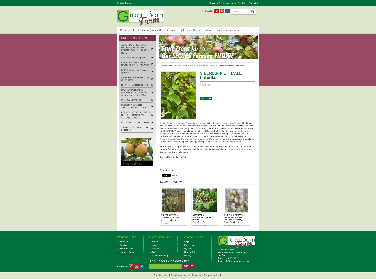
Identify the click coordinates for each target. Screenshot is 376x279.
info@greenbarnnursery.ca (237, 261)
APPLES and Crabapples (133, 58)
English (120, 3)
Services (124, 245)
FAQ (154, 252)
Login (212, 3)
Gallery (155, 248)
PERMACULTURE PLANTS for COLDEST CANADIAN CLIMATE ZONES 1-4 (136, 115)
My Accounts (190, 245)
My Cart (188, 248)
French (128, 3)
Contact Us (254, 3)
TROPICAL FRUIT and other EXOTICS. (135, 128)
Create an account (227, 3)
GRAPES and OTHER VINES (135, 85)
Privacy (187, 255)
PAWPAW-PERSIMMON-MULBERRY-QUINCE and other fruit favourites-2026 (134, 92)
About (155, 245)
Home (155, 241)
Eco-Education (127, 248)
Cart (244, 3)
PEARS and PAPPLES (132, 100)
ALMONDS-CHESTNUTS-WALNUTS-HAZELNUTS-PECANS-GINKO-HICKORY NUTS (135, 49)
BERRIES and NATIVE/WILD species (135, 71)
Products (124, 241)
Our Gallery (132, 163)
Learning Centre (127, 252)
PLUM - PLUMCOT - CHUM (135, 122)
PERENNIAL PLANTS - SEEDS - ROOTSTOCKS (133, 106)
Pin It (174, 176)
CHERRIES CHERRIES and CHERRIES (135, 78)
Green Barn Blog (160, 255)
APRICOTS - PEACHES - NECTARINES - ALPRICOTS (135, 63)
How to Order (190, 252)
